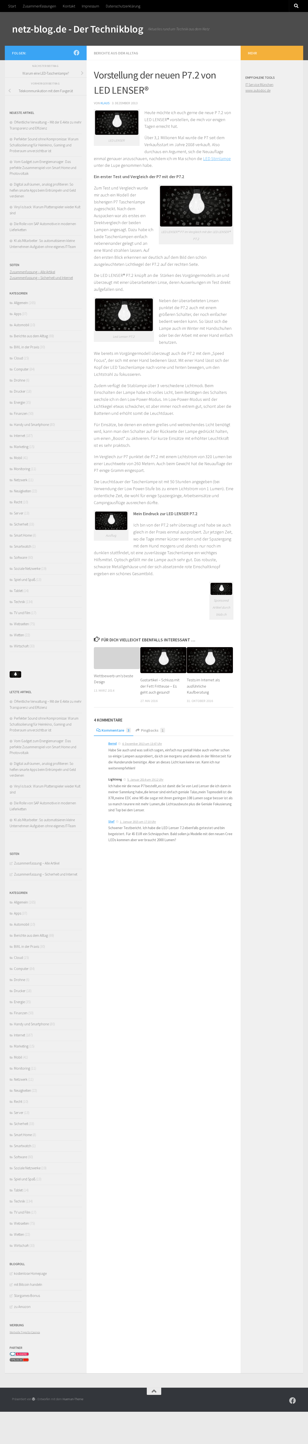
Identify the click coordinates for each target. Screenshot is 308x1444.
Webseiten (21, 624)
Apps (17, 314)
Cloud (18, 358)
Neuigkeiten (22, 491)
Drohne (19, 380)
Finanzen (20, 413)
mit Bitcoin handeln (28, 1284)
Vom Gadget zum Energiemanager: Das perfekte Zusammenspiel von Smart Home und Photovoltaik (43, 167)
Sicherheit (21, 524)
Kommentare (115, 730)
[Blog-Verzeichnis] (19, 1355)
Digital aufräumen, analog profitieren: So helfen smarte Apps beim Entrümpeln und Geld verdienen (43, 190)
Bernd (112, 744)
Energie (19, 402)
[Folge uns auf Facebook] (76, 53)
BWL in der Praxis (26, 347)
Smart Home (23, 535)
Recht (18, 502)
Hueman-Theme (73, 1399)
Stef (111, 822)
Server (18, 513)
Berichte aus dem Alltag (116, 53)
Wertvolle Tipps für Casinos (25, 1332)
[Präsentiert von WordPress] (33, 1399)
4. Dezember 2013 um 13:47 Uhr (142, 744)
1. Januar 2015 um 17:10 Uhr (138, 822)
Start (12, 6)
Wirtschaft (21, 646)
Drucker (20, 391)
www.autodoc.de (257, 90)
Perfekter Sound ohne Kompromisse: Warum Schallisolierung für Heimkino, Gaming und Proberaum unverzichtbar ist (44, 145)
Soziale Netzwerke (27, 568)
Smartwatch (22, 546)
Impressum (90, 6)
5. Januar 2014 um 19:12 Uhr (145, 780)
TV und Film (22, 613)
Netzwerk (20, 480)
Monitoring (22, 469)
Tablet (18, 590)
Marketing (21, 446)
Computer (21, 369)
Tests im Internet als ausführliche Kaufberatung (203, 686)
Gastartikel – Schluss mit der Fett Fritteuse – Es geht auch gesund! (160, 686)
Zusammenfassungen (39, 6)
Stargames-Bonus (27, 1295)
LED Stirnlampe (217, 158)
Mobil (18, 457)
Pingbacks (152, 730)
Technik (19, 601)
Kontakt (69, 6)
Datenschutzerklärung (123, 6)
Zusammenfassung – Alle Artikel (32, 272)
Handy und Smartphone (31, 424)
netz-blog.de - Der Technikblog (77, 29)
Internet (19, 435)
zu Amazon (22, 1306)
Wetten (19, 635)
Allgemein (21, 302)
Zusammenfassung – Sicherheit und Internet (41, 277)
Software (20, 557)
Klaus (105, 103)
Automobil (21, 325)
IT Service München (259, 84)
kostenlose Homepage (30, 1273)
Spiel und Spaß (24, 579)
